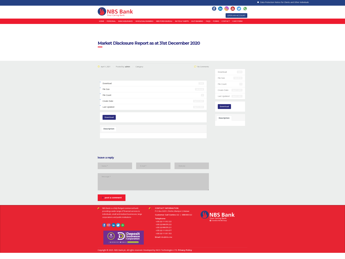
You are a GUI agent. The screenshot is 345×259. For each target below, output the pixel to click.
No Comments (203, 66)
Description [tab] (109, 129)
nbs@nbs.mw (166, 237)
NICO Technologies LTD (166, 250)
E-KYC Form (237, 21)
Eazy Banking (197, 21)
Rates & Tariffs (182, 21)
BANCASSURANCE (125, 21)
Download (109, 117)
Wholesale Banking (144, 21)
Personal (111, 21)
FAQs (208, 21)
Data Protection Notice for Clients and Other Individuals (279, 2)
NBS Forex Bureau (164, 21)
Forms (216, 21)
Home (101, 21)
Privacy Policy (185, 250)
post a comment (113, 197)
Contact (225, 21)
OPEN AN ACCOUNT (236, 15)
